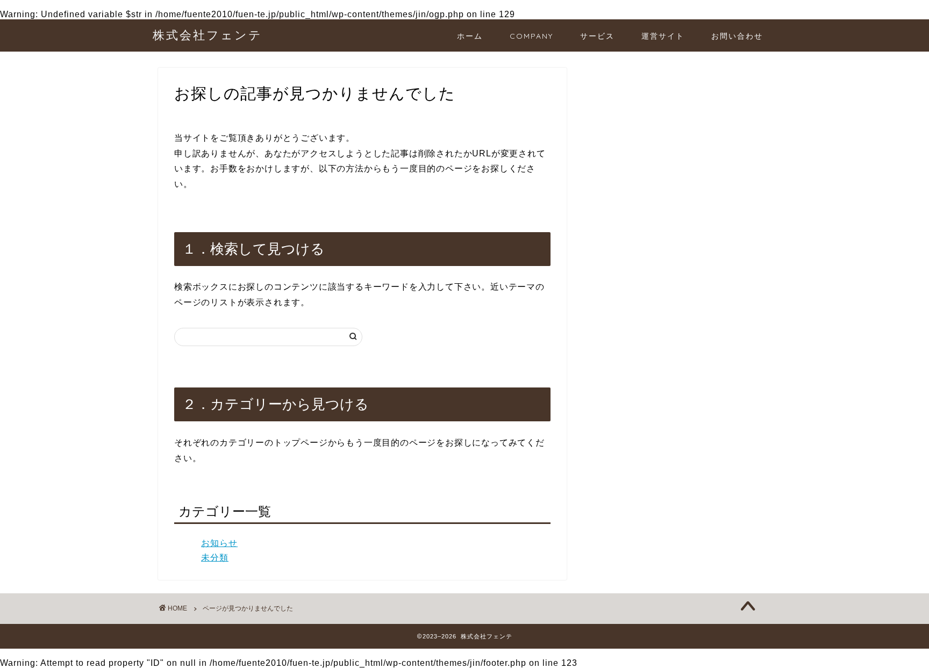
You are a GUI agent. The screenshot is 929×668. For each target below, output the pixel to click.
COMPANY (531, 36)
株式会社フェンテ (207, 34)
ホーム (470, 36)
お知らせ (219, 543)
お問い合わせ (737, 36)
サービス (597, 36)
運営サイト (662, 36)
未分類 (214, 557)
